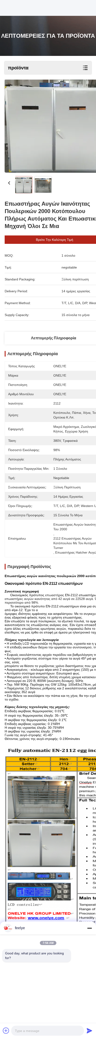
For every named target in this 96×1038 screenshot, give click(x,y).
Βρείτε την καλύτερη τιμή (54, 240)
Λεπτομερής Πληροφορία (53, 338)
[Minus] (89, 928)
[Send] (89, 1030)
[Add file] (6, 1030)
